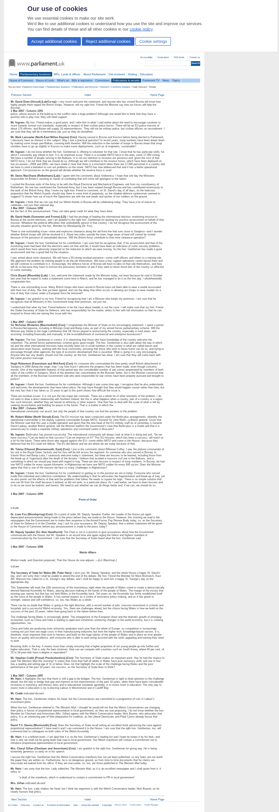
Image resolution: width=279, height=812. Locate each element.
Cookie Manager (151, 805)
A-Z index (13, 805)
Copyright (107, 805)
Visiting (132, 74)
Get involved (117, 74)
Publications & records (126, 80)
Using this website (90, 805)
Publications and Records (85, 87)
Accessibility (146, 57)
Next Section (19, 799)
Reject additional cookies (108, 41)
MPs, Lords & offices (67, 74)
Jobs (75, 805)
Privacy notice (121, 805)
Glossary (25, 805)
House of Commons (21, 80)
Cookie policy (135, 805)
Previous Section (21, 94)
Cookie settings (153, 41)
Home (13, 74)
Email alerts (163, 57)
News (166, 80)
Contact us (194, 57)
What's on (63, 80)
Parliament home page (33, 87)
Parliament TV (151, 80)
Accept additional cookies (54, 41)
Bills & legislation (82, 80)
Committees (102, 80)
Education (146, 74)
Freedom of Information (58, 805)
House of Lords (45, 80)
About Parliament (94, 74)
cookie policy (141, 29)
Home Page (157, 94)
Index (88, 94)
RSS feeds (179, 57)
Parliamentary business (35, 74)
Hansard (104, 87)
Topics (176, 80)
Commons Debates (120, 87)
